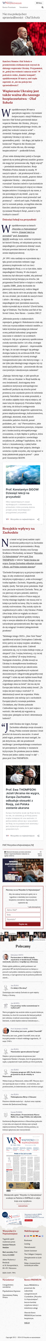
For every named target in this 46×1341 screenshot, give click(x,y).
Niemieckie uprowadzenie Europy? (25, 1052)
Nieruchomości (29, 1247)
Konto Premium (9, 7)
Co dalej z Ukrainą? (19, 988)
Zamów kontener (30, 1251)
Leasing (27, 1244)
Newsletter (23, 7)
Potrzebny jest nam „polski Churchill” (26, 1031)
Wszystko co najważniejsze (31, 1337)
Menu (40, 3)
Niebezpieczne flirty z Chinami (23, 1097)
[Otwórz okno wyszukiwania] (42, 8)
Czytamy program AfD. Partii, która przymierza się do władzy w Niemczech (22, 1074)
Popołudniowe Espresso (11, 1291)
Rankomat (28, 1240)
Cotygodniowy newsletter (8, 1286)
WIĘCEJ (27, 1323)
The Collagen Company (33, 1254)
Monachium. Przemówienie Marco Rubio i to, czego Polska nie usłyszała (26, 1116)
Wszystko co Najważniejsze (24, 229)
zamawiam (23, 1206)
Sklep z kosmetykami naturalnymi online (32, 1264)
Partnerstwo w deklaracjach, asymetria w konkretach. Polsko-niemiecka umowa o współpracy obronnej (20, 960)
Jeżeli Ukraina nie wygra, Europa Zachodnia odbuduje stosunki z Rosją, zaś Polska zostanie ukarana (22, 563)
